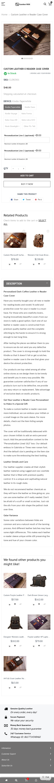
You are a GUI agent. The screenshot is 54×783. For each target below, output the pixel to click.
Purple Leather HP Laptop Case (41, 637)
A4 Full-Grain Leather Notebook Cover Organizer (24, 678)
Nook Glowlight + (12, 126)
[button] (22, 58)
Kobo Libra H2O (28, 120)
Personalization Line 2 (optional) (19, 150)
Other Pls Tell (29, 126)
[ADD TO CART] (9, 264)
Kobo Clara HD (11, 120)
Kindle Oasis (30, 107)
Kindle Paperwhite (12, 107)
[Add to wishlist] (15, 264)
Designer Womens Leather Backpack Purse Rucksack (25, 637)
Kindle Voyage (11, 113)
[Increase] (23, 168)
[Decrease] (13, 168)
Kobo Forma (27, 113)
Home (4, 14)
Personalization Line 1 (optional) (19, 135)
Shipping (8, 94)
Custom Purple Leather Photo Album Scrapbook (23, 595)
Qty (6, 168)
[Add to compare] (20, 264)
